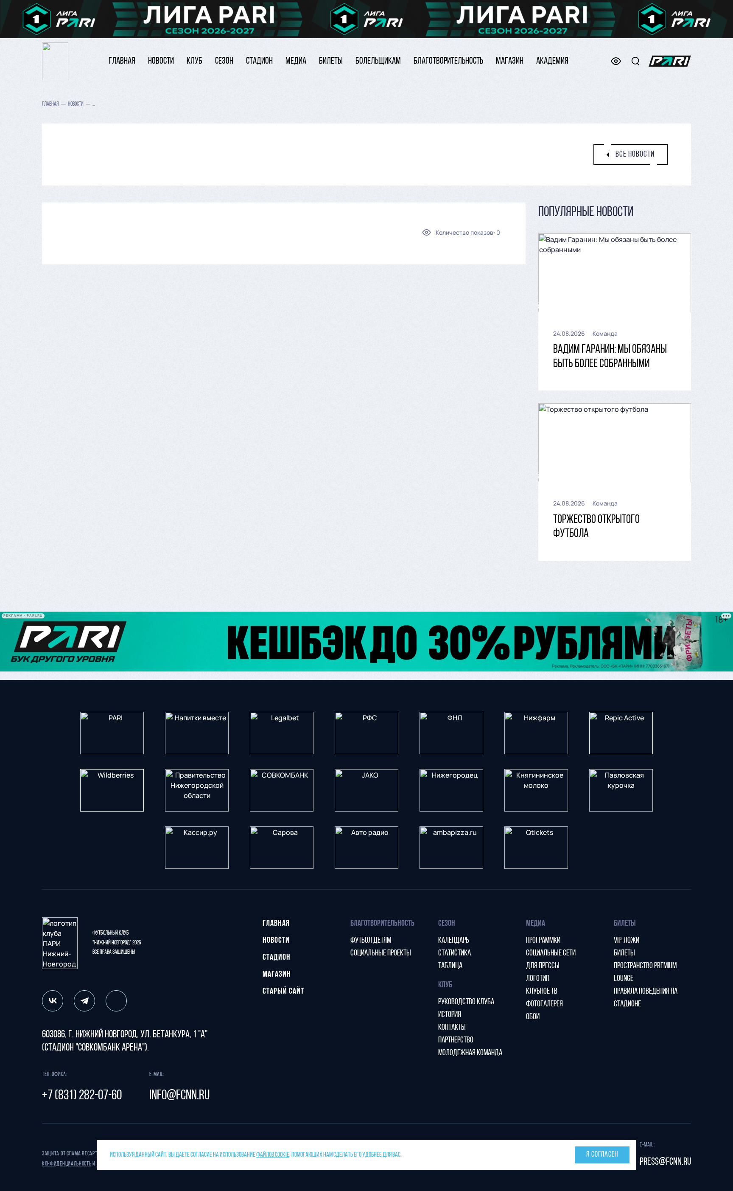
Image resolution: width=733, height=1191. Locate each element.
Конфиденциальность (67, 1164)
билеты (331, 61)
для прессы (543, 966)
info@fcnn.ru (179, 1096)
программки (543, 940)
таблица (450, 966)
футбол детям (370, 940)
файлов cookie (272, 1155)
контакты (452, 1027)
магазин (509, 61)
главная (122, 61)
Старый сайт (283, 991)
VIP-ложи (626, 940)
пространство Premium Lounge (645, 972)
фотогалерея (544, 1004)
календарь (453, 940)
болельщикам (378, 61)
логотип (537, 979)
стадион (259, 61)
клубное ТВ (541, 991)
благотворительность (448, 61)
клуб (194, 61)
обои (533, 1017)
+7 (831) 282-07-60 (82, 1096)
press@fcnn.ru (665, 1162)
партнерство (455, 1040)
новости (161, 61)
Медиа (295, 61)
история (449, 1015)
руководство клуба (466, 1002)
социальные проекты (380, 953)
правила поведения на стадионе (645, 997)
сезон (224, 61)
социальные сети (551, 953)
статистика (454, 953)
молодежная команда (470, 1053)
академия (552, 61)
